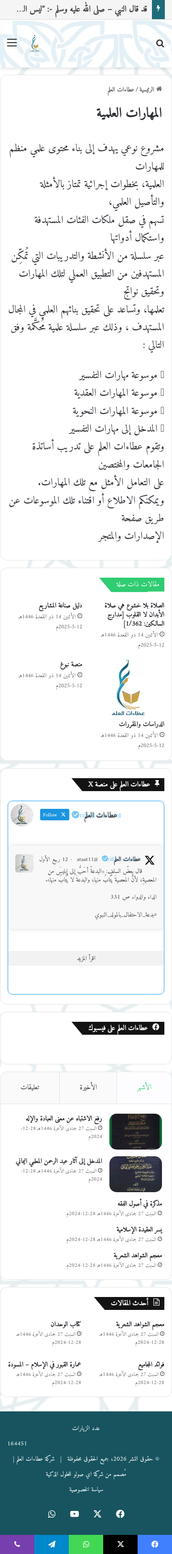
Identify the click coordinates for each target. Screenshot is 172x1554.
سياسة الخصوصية (86, 1489)
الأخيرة (88, 1087)
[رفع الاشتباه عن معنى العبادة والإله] (135, 1132)
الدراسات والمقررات (141, 724)
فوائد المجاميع (151, 1365)
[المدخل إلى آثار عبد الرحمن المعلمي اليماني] (135, 1174)
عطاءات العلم (121, 89)
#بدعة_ (149, 914)
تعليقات (30, 1087)
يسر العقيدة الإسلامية (139, 1230)
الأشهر (144, 1087)
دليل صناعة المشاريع (60, 606)
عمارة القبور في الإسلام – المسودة (44, 1365)
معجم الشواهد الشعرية (138, 1256)
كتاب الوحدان (66, 1324)
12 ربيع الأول (53, 859)
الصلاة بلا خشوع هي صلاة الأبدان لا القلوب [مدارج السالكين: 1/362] (134, 615)
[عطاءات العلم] (34, 43)
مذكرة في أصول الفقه (140, 1204)
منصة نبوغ (71, 664)
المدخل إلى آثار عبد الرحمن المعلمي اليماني (59, 1161)
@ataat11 (87, 859)
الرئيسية (148, 89)
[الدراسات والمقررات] (127, 687)
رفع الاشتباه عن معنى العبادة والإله (64, 1119)
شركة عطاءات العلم (35, 1459)
